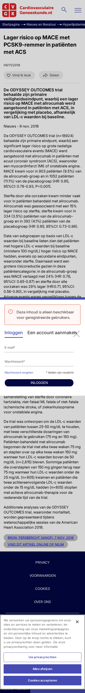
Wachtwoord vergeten (19, 372)
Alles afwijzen (42, 669)
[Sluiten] (77, 622)
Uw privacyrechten (42, 657)
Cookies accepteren (42, 680)
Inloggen (14, 332)
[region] (42, 652)
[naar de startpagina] (76, 334)
